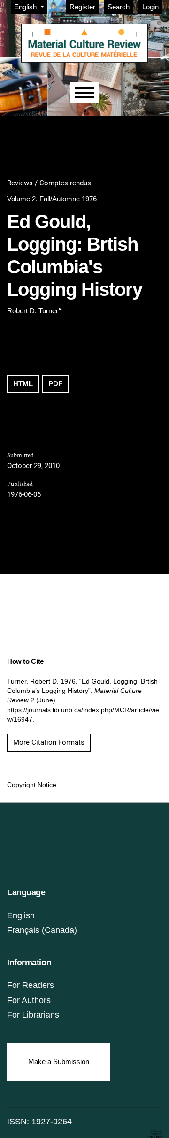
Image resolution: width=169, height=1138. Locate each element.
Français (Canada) (42, 930)
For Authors (29, 1000)
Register (82, 7)
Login (150, 7)
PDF (55, 384)
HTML (23, 384)
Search (119, 7)
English (21, 915)
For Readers (30, 985)
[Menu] (84, 92)
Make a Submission (58, 1062)
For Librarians (33, 1014)
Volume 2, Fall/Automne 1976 (52, 199)
